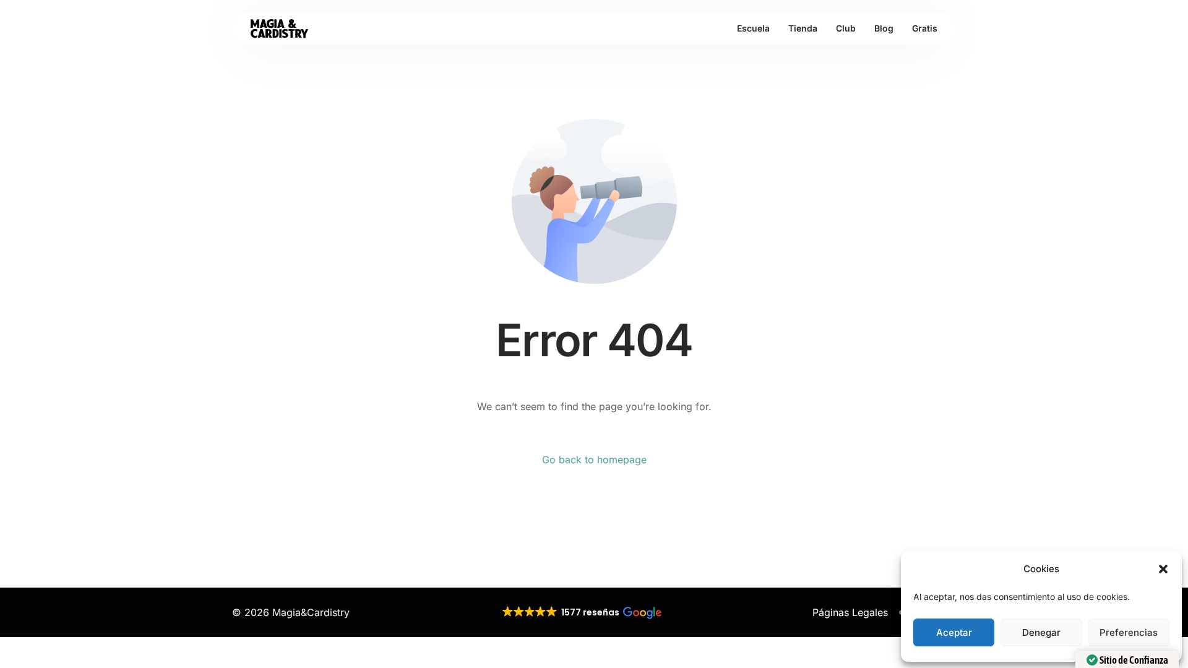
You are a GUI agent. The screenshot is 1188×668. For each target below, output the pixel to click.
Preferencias (1129, 632)
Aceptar (954, 632)
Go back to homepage (594, 459)
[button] (1163, 569)
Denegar (1041, 632)
